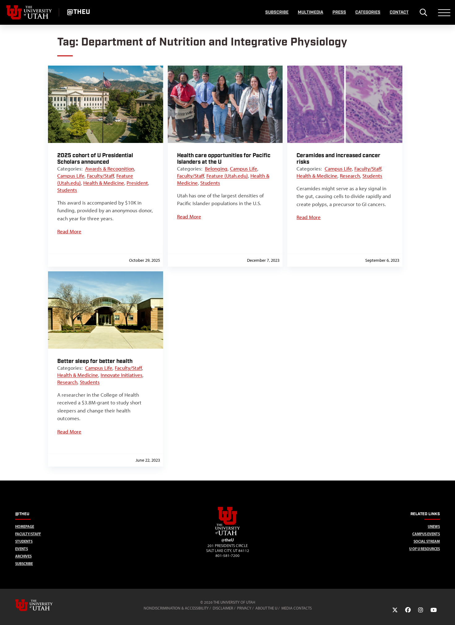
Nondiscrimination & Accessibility (176, 608)
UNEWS (434, 526)
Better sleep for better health (94, 361)
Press (339, 12)
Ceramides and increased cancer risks (338, 159)
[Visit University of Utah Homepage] (29, 12)
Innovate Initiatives (121, 375)
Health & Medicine (103, 183)
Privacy (244, 608)
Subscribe (276, 12)
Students (67, 190)
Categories (367, 12)
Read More (69, 231)
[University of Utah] (42, 605)
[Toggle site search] (423, 12)
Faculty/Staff (100, 176)
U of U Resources (424, 548)
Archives (23, 556)
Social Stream (427, 541)
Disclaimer (223, 608)
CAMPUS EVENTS (426, 534)
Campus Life (70, 176)
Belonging (216, 169)
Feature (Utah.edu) (227, 176)
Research (350, 176)
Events (21, 548)
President (137, 183)
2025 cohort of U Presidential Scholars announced (95, 159)
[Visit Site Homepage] (227, 534)
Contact (399, 12)
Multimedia (310, 12)
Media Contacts (296, 608)
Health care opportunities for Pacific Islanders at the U (224, 159)
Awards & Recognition (109, 169)
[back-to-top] (447, 612)
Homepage (24, 526)
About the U (266, 608)
